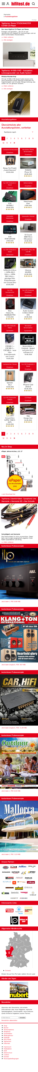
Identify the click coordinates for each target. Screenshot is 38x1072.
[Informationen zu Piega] (28, 888)
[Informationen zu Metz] (31, 882)
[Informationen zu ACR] (5, 868)
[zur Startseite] (20, 4)
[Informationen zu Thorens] (24, 893)
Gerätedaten (8, 1034)
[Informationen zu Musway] (10, 888)
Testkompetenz (9, 1030)
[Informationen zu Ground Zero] (19, 878)
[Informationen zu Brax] (32, 867)
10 (3, 143)
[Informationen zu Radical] (5, 893)
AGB (5, 1051)
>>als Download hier (8, 494)
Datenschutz (8, 1053)
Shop (5, 1026)
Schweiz (8, 971)
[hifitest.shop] (24, 924)
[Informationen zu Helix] (28, 878)
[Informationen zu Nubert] (19, 888)
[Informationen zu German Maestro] (10, 878)
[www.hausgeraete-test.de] (19, 914)
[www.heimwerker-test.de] (28, 914)
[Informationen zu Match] (21, 882)
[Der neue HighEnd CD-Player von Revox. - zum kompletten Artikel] (19, 54)
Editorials (7, 1043)
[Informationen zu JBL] (14, 883)
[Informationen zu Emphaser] (16, 872)
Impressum (7, 1047)
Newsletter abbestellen (9, 1020)
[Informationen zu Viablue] (33, 894)
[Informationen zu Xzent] (14, 898)
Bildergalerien (8, 1036)
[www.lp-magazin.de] (14, 924)
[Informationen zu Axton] (22, 867)
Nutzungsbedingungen (11, 1059)
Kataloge (7, 1037)
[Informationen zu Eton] (32, 872)
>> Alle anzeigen (7, 40)
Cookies (6, 1055)
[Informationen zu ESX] (23, 873)
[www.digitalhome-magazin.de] (10, 914)
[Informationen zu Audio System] (13, 868)
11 (7, 143)
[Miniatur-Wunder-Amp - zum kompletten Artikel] (19, 103)
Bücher (6, 1028)
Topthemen (7, 1041)
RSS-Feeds (7, 1039)
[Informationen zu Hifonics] (7, 882)
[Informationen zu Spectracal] (15, 893)
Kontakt (6, 1057)
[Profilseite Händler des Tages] (19, 990)
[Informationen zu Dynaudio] (6, 872)
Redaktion (7, 1032)
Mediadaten (8, 1049)
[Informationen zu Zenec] (24, 898)
